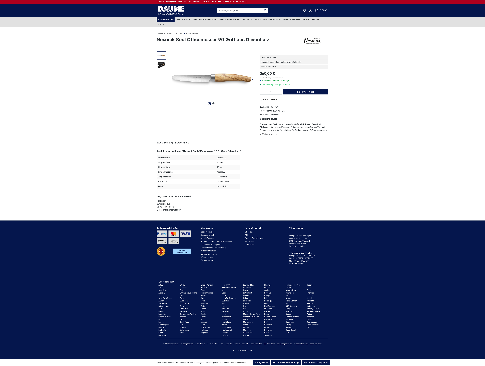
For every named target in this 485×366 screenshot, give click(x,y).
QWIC (266, 303)
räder (266, 327)
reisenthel (268, 309)
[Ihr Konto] (311, 10)
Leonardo (247, 301)
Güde (203, 325)
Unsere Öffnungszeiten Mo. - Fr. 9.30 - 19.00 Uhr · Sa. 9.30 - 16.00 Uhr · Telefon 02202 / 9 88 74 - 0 (202, 2)
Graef (203, 317)
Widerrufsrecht (207, 257)
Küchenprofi (227, 330)
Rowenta (268, 325)
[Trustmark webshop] (161, 251)
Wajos (309, 314)
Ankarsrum (163, 303)
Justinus (225, 301)
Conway (183, 306)
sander (288, 287)
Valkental (310, 301)
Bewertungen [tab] (182, 142)
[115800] (212, 78)
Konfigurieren (261, 362)
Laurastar (247, 287)
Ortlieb (267, 290)
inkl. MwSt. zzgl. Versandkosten (271, 78)
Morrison (247, 330)
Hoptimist (204, 333)
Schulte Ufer (291, 290)
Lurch (245, 311)
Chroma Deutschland (188, 293)
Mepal (245, 319)
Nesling (246, 335)
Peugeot (268, 295)
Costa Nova (184, 309)
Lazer (245, 290)
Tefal (309, 287)
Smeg (288, 309)
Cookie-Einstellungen (254, 238)
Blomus (161, 322)
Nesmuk (267, 285)
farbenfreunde (207, 293)
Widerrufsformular (208, 251)
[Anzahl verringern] (262, 91)
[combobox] (239, 10)
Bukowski (162, 335)
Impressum (249, 241)
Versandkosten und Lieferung (213, 248)
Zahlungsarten (207, 260)
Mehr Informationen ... (239, 362)
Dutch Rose (184, 322)
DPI (181, 319)
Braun (161, 333)
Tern (309, 290)
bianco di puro (165, 317)
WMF (309, 319)
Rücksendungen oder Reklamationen (216, 241)
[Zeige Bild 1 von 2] (210, 103)
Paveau (267, 293)
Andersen (163, 301)
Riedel (267, 311)
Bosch (161, 327)
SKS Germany (291, 306)
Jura (224, 295)
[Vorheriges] (170, 78)
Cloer (182, 298)
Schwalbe (290, 293)
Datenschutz (250, 244)
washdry (310, 317)
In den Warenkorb (305, 92)
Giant (203, 311)
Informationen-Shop (254, 228)
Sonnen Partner (292, 317)
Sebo (288, 295)
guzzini (204, 322)
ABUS (161, 285)
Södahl (309, 285)
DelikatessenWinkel (188, 314)
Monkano (247, 327)
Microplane (248, 322)
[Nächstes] (253, 78)
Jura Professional (229, 298)
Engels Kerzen (207, 285)
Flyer (203, 301)
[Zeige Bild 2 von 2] (213, 103)
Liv (244, 309)
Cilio (181, 295)
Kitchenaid (226, 317)
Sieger (288, 298)
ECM (182, 325)
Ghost (203, 309)
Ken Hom (225, 309)
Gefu (203, 306)
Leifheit (246, 295)
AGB (247, 235)
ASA (160, 309)
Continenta (184, 303)
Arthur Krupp (164, 306)
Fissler (203, 295)
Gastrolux (205, 303)
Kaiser (224, 306)
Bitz (160, 319)
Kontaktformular (207, 238)
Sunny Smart (291, 330)
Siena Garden (291, 301)
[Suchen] (265, 10)
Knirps (224, 319)
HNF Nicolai (205, 327)
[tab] (165, 142)
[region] (205, 78)
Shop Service (207, 228)
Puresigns (268, 301)
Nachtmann (247, 333)
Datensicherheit (207, 235)
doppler (183, 317)
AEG (160, 287)
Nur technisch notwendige (286, 362)
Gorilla (203, 314)
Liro (244, 306)
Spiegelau (290, 322)
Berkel (161, 311)
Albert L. (162, 293)
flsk (202, 298)
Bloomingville (164, 325)
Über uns (249, 232)
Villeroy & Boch (313, 309)
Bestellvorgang (207, 232)
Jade (224, 293)
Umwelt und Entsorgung (211, 244)
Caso (182, 290)
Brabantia (162, 330)
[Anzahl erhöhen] (279, 91)
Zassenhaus (312, 322)
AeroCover (163, 290)
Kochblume (226, 322)
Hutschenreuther (229, 287)
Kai (223, 303)
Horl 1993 (226, 285)
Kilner (224, 314)
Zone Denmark (313, 325)
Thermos (310, 293)
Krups (224, 325)
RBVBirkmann (269, 306)
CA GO (182, 285)
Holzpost (204, 330)
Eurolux (204, 287)
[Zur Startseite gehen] (171, 10)
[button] (294, 134)
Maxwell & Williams (251, 317)
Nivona (267, 287)
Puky (266, 298)
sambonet (268, 335)
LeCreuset (247, 293)
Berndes (162, 314)
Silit (287, 303)
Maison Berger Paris (251, 314)
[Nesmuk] (315, 40)
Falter (203, 290)
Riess (266, 314)
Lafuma (225, 335)
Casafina (183, 287)
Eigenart (183, 327)
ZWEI (309, 327)
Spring (288, 325)
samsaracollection (293, 285)
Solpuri (288, 314)
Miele (245, 325)
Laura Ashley (248, 285)
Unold (309, 298)
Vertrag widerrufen (182, 251)
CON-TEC (184, 301)
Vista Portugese (313, 311)
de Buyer (183, 311)
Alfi (160, 295)
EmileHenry (184, 330)
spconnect (290, 319)
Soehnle (289, 311)
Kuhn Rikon (226, 327)
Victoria (310, 303)
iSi (223, 290)
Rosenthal (268, 319)
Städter (289, 327)
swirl (287, 333)
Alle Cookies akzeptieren (315, 362)
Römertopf (268, 330)
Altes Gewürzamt (165, 298)
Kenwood (226, 311)
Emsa (182, 333)
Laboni (225, 333)
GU (202, 319)
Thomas (310, 295)
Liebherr (246, 303)
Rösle (266, 333)
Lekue (245, 298)
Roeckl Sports (270, 317)
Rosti (266, 322)
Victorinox (311, 306)
